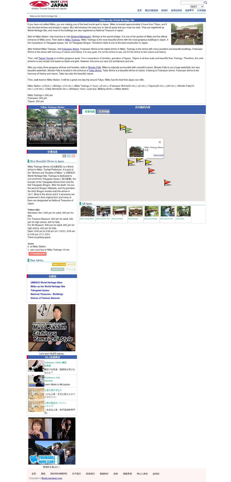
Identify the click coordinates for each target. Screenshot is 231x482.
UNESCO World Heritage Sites (46, 282)
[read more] (159, 155)
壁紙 (43, 473)
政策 (116, 473)
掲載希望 (127, 473)
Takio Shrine (95, 70)
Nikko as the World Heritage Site (44, 16)
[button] (152, 170)
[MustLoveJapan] (48, 10)
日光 (73, 156)
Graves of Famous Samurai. (45, 298)
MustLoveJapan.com (51, 478)
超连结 (156, 473)
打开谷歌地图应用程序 (38, 254)
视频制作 (104, 473)
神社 (64, 156)
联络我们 (90, 473)
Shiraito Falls (94, 67)
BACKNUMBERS (58, 473)
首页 (139, 10)
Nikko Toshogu (72, 39)
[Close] (160, 142)
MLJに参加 (142, 473)
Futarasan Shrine (70, 48)
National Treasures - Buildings (47, 294)
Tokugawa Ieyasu (40, 290)
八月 (68, 156)
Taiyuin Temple (46, 58)
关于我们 (76, 473)
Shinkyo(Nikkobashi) (81, 36)
